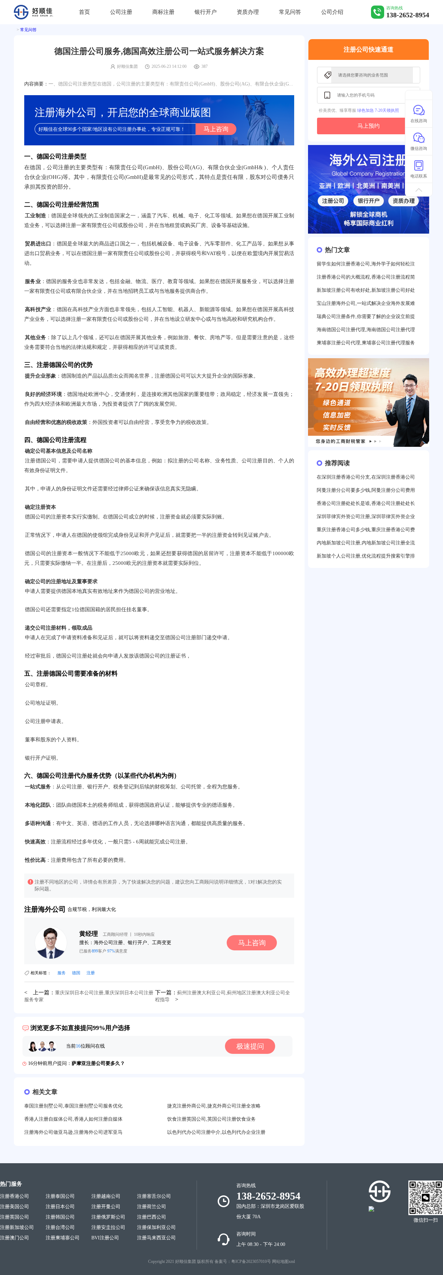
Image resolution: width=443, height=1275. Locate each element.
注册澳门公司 (14, 1237)
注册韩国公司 (60, 1217)
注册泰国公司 (60, 1196)
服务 (61, 972)
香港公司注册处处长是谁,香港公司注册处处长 (366, 503)
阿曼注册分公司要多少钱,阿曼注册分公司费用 (366, 490)
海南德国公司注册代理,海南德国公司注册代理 (366, 329)
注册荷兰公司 (151, 1206)
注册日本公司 (60, 1206)
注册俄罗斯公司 (108, 1217)
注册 (91, 972)
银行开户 (206, 12)
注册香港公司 (14, 1196)
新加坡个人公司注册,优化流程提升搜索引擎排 (366, 556)
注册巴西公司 (151, 1217)
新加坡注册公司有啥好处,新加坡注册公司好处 (366, 290)
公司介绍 (332, 12)
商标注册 (163, 12)
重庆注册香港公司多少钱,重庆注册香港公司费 (366, 529)
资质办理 (248, 12)
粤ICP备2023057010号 (251, 1261)
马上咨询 (216, 129)
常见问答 (290, 12)
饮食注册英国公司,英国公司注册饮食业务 (211, 1119)
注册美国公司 (14, 1206)
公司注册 (121, 12)
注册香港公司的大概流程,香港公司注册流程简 (366, 277)
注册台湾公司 (60, 1227)
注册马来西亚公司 (156, 1237)
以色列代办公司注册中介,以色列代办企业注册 (216, 1132)
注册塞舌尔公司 (154, 1196)
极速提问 (250, 1046)
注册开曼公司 (105, 1206)
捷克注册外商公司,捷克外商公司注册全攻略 (214, 1106)
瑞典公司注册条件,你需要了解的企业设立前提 (366, 316)
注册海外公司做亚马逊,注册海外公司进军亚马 (73, 1132)
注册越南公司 (105, 1196)
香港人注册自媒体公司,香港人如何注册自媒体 (73, 1119)
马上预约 (369, 126)
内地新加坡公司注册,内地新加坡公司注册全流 (366, 542)
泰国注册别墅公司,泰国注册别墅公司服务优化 (73, 1106)
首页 (84, 12)
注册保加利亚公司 (156, 1227)
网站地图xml (283, 1261)
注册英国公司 (14, 1217)
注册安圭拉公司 (108, 1227)
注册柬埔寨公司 (63, 1237)
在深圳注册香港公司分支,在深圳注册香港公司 (366, 477)
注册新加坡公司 (17, 1227)
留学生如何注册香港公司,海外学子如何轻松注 (366, 263)
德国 (76, 972)
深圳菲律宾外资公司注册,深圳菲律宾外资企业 (366, 516)
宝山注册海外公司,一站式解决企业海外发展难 (366, 303)
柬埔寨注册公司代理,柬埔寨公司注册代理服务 (366, 342)
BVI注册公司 (105, 1237)
